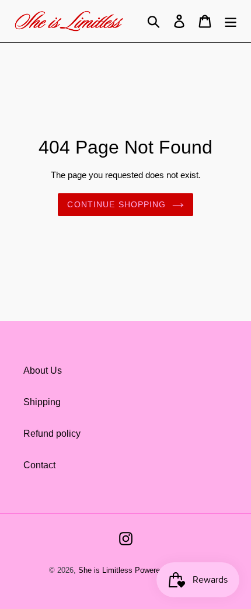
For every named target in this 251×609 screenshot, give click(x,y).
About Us (42, 370)
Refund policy (52, 434)
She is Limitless (105, 570)
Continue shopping (116, 204)
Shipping (42, 402)
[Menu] (230, 21)
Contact (39, 465)
